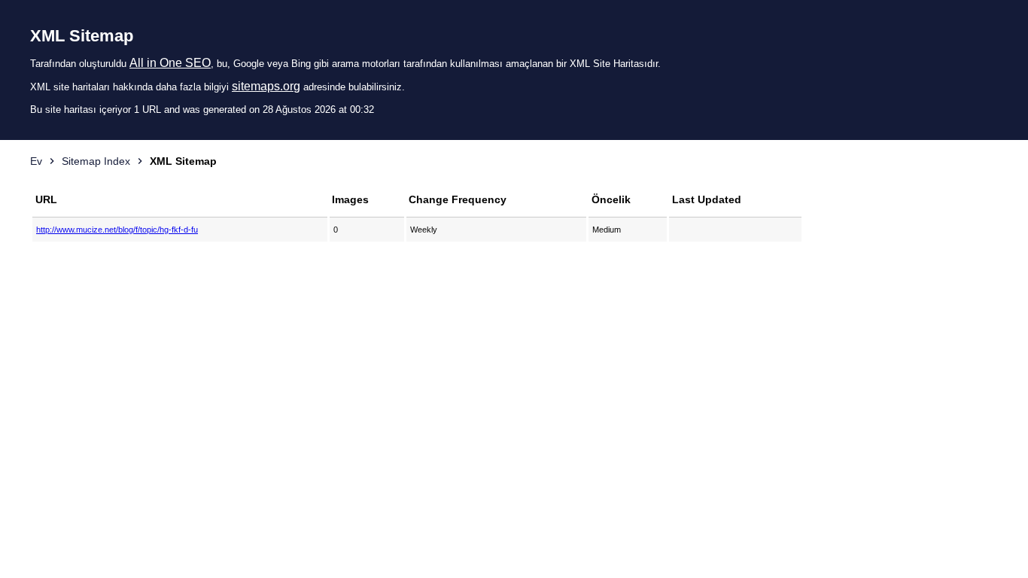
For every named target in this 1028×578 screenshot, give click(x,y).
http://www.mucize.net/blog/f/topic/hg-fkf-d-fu (117, 229)
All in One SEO (170, 62)
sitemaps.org (266, 86)
